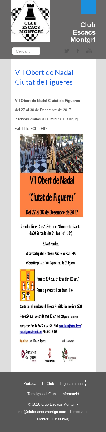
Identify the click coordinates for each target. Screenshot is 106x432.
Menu (88, 7)
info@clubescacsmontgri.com (42, 412)
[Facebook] (78, 51)
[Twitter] (66, 51)
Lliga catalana (71, 383)
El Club (48, 383)
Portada (29, 383)
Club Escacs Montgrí (83, 32)
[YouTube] (89, 51)
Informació (70, 394)
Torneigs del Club (41, 394)
